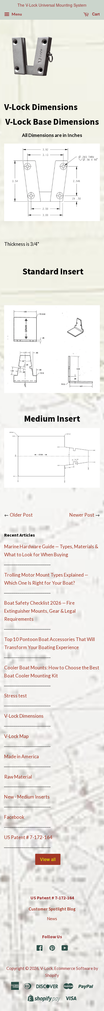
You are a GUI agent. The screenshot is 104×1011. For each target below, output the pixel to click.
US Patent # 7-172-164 (28, 837)
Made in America (21, 756)
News (52, 918)
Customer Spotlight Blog (52, 909)
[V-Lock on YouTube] (65, 949)
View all (48, 859)
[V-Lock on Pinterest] (52, 949)
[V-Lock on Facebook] (39, 949)
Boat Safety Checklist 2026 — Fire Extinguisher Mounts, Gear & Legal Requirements (40, 611)
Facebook (14, 817)
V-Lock (46, 968)
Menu (16, 14)
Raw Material (18, 777)
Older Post (21, 515)
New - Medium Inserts (27, 797)
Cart (95, 14)
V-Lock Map (16, 736)
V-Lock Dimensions (24, 716)
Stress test (15, 696)
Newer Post (81, 515)
